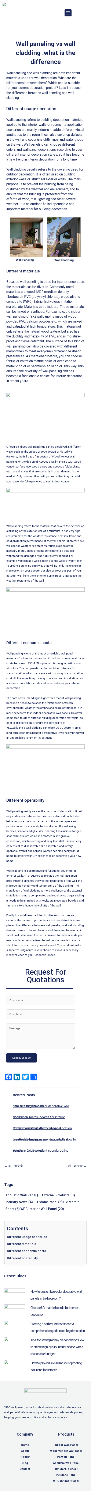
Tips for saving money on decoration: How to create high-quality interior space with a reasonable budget (44, 1139)
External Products (58, 1195)
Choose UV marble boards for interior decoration (39, 1117)
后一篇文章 (77, 1166)
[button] (68, 12)
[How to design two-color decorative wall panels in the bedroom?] (14, 1294)
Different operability (23, 1258)
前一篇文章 (14, 1166)
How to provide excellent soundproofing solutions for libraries (40, 1150)
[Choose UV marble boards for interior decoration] (14, 1311)
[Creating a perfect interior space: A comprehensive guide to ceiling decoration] (14, 1327)
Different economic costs (26, 1251)
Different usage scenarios (27, 1237)
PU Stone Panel (48, 1202)
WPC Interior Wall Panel (42, 1209)
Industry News (19, 1202)
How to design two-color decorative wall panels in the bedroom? (41, 1106)
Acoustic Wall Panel (23, 1195)
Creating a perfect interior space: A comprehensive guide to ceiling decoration (42, 1128)
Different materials (21, 1244)
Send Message (21, 1057)
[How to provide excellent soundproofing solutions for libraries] (14, 1366)
